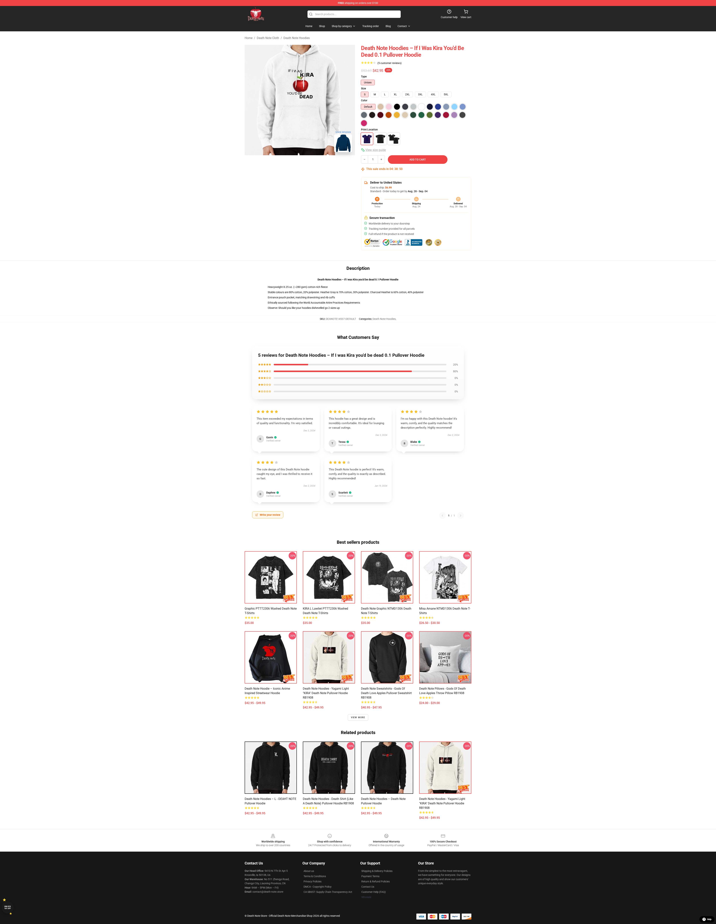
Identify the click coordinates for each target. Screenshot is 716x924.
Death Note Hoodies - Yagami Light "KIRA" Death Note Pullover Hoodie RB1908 (326, 693)
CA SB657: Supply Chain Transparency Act (328, 891)
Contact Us (367, 886)
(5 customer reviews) (389, 63)
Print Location (369, 129)
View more (358, 717)
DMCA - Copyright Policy (318, 886)
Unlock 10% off (7, 907)
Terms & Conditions (315, 876)
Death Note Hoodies (296, 38)
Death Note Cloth (268, 38)
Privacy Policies (312, 881)
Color (364, 100)
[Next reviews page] (460, 515)
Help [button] (709, 919)
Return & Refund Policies (375, 881)
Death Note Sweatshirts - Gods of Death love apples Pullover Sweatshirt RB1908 (386, 693)
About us (309, 871)
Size (363, 88)
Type (364, 76)
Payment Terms (370, 876)
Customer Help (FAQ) (373, 891)
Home (248, 38)
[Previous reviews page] (442, 515)
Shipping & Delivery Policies (376, 871)
